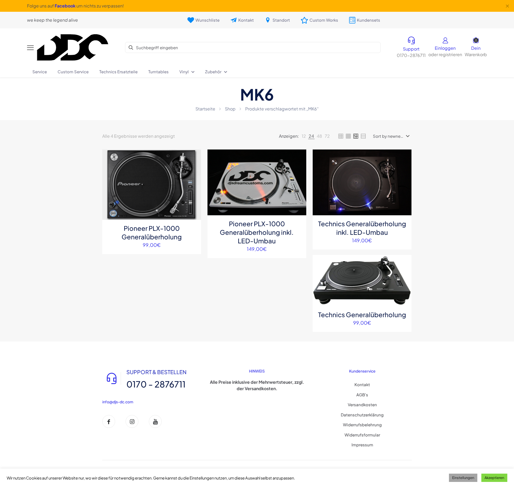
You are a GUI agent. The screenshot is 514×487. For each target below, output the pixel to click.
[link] (304, 136)
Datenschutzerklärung (362, 414)
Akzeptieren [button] (494, 478)
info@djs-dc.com (117, 401)
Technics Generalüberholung (362, 314)
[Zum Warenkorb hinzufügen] (193, 157)
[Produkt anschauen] (193, 168)
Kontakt (362, 384)
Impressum (362, 444)
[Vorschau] (193, 191)
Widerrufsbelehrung (362, 424)
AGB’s (362, 394)
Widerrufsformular (362, 434)
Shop (230, 109)
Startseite (205, 109)
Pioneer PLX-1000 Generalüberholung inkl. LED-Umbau (257, 232)
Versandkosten (362, 404)
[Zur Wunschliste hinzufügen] (193, 180)
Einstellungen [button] (463, 478)
